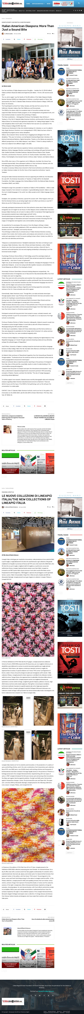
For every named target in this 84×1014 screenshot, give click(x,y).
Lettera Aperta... (70, 339)
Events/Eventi (9, 18)
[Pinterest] (44, 995)
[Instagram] (76, 11)
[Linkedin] (39, 995)
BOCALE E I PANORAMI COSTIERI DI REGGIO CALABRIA (72, 92)
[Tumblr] (48, 995)
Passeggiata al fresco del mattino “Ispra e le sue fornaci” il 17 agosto (74, 102)
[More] (45, 406)
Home (3, 18)
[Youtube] (81, 11)
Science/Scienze (45, 464)
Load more (69, 383)
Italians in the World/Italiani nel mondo (10, 462)
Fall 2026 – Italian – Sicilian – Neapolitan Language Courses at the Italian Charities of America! (28, 469)
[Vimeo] (79, 11)
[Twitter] (78, 11)
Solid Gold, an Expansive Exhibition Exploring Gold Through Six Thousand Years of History (13, 417)
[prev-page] (3, 477)
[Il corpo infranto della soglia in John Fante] (61, 352)
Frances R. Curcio (73, 75)
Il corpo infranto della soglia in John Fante (72, 351)
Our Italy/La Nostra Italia (72, 78)
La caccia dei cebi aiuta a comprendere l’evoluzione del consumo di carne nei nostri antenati (74, 331)
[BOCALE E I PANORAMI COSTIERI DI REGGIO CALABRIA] (61, 92)
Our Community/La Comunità (28, 464)
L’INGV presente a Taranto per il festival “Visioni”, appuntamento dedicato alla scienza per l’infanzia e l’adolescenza (46, 469)
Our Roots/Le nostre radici (21, 22)
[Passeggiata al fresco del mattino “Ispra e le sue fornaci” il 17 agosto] (61, 102)
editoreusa (72, 85)
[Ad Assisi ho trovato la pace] (61, 342)
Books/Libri (69, 348)
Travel (68, 68)
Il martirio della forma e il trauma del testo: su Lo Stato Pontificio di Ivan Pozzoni (73, 374)
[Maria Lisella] (3, 34)
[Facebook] (74, 11)
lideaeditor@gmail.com (46, 991)
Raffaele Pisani (73, 345)
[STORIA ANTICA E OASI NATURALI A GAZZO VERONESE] (61, 82)
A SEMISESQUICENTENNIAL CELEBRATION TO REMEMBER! (74, 71)
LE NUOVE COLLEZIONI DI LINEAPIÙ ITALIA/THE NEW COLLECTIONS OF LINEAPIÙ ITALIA (44, 417)
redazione (72, 378)
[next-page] (5, 477)
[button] (79, 3)
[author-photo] (67, 75)
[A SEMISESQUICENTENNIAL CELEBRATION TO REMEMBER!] (61, 71)
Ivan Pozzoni (73, 354)
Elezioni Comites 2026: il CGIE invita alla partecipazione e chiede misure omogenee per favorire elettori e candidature (10, 468)
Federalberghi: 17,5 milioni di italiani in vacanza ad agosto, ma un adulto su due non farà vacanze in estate (74, 114)
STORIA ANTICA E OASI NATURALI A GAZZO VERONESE (72, 82)
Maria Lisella (9, 33)
